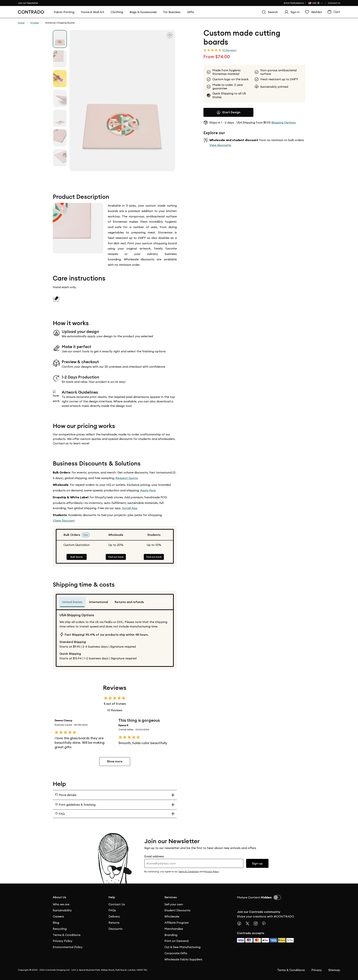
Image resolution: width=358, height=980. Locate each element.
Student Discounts (177, 910)
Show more (115, 761)
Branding (170, 935)
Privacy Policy (62, 941)
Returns (114, 922)
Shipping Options (283, 122)
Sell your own (173, 904)
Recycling (60, 929)
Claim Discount (64, 521)
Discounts (116, 929)
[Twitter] (249, 923)
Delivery (114, 916)
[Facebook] (240, 923)
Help (112, 897)
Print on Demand (176, 941)
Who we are (61, 904)
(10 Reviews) (229, 50)
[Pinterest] (265, 923)
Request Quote (127, 478)
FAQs (112, 910)
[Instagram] (257, 923)
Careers (58, 916)
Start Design (231, 112)
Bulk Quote (76, 556)
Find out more (115, 556)
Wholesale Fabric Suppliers (183, 959)
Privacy (316, 970)
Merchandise (173, 929)
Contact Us (334, 2)
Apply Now (148, 490)
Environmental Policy (68, 947)
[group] (60, 39)
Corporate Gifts (175, 953)
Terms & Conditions (67, 935)
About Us (59, 897)
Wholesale (171, 916)
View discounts (220, 145)
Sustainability (62, 910)
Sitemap (334, 970)
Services (170, 897)
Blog (56, 922)
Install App (129, 508)
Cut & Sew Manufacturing (182, 947)
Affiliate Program (176, 922)
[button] (122, 100)
